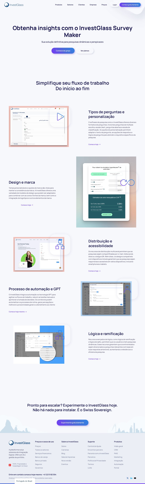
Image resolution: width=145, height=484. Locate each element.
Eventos (64, 464)
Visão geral (118, 446)
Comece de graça (63, 51)
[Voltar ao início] (14, 5)
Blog (63, 453)
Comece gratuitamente (130, 5)
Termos (91, 464)
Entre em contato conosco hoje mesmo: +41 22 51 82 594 (32, 474)
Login (115, 5)
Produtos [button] (58, 5)
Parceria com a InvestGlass (98, 453)
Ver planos (85, 51)
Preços (104, 5)
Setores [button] (70, 5)
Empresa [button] (93, 5)
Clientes (81, 5)
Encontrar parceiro (95, 450)
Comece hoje (93, 144)
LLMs (90, 468)
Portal (116, 468)
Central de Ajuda (94, 446)
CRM (116, 450)
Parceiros (91, 457)
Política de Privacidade (97, 460)
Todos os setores (42, 450)
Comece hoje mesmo (17, 312)
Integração (118, 460)
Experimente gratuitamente (72, 422)
